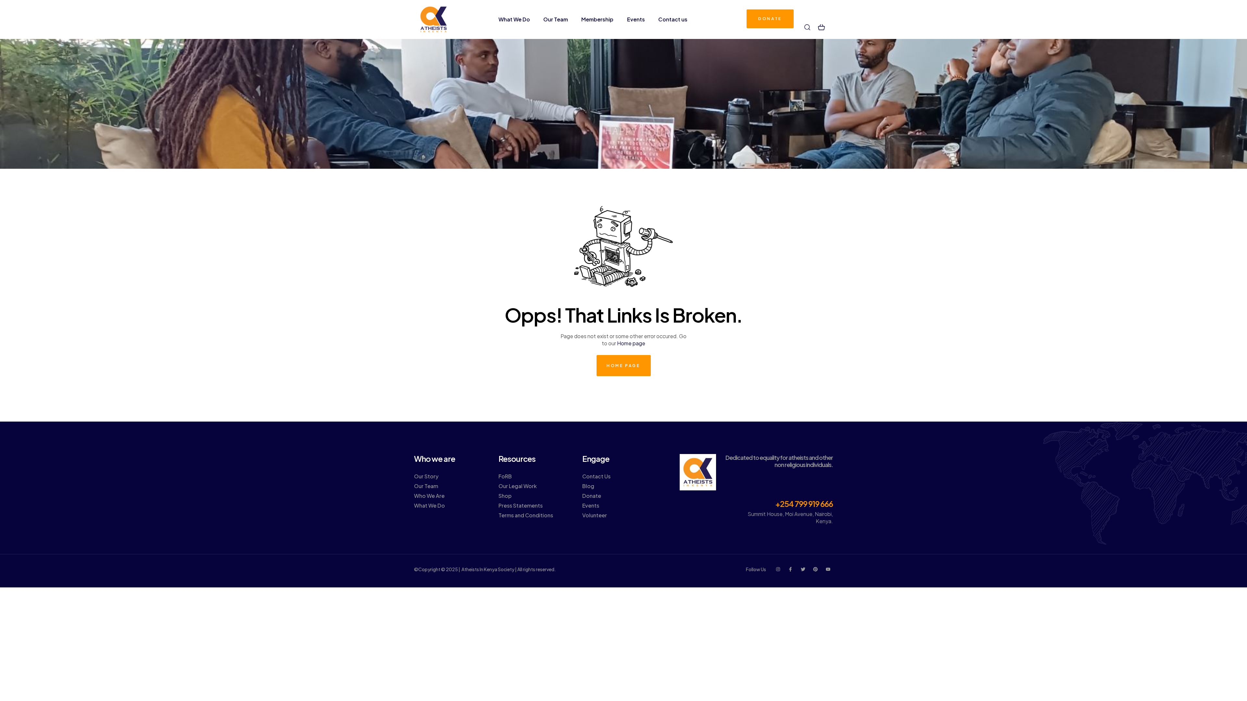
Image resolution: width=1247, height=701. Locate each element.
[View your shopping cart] (821, 27)
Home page (631, 343)
